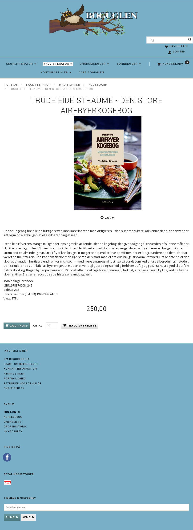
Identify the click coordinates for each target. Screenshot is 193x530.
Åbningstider (14, 373)
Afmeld (28, 517)
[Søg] (190, 40)
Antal (38, 326)
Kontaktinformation (20, 369)
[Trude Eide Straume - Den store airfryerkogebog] (107, 163)
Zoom (109, 218)
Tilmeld (11, 517)
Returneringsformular (22, 383)
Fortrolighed (15, 378)
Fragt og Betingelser (21, 364)
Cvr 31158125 (14, 388)
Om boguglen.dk (16, 359)
